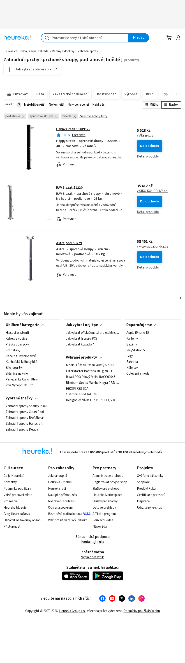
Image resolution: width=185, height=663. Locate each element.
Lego (130, 356)
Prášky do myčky (17, 344)
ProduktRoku (146, 488)
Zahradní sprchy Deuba (22, 429)
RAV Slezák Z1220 (69, 187)
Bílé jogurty (14, 368)
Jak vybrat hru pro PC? (81, 338)
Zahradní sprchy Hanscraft (24, 424)
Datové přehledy (104, 507)
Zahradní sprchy (88, 51)
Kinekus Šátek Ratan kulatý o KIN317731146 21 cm (92, 365)
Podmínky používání (17, 488)
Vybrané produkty (81, 357)
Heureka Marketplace (107, 495)
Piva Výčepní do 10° (19, 385)
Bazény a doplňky (63, 51)
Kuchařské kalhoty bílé (21, 362)
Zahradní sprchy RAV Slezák (25, 418)
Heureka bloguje (15, 507)
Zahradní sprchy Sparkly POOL (27, 406)
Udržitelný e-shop (149, 507)
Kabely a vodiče (16, 338)
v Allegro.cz (145, 135)
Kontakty (10, 482)
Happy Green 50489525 (73, 129)
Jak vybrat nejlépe (82, 325)
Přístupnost (12, 526)
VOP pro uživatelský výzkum (67, 520)
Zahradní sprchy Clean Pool (25, 412)
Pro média (11, 501)
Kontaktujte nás (92, 542)
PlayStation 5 (135, 350)
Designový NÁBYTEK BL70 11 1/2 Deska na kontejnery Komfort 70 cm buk (92, 400)
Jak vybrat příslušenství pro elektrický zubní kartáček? (92, 333)
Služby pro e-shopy (105, 488)
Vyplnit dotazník (92, 557)
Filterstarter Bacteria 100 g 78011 (89, 371)
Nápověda (99, 526)
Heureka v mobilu (60, 482)
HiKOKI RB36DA (77, 388)
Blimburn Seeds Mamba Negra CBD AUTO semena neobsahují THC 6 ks (92, 383)
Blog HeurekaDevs (17, 514)
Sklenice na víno (17, 373)
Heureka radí (57, 488)
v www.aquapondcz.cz (152, 246)
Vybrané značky (19, 398)
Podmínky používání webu (142, 611)
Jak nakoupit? (57, 475)
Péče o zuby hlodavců (21, 356)
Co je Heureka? (14, 475)
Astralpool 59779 (69, 243)
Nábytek (132, 368)
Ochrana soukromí (60, 507)
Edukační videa (102, 520)
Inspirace (143, 501)
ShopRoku (144, 482)
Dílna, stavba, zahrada (35, 51)
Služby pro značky (105, 501)
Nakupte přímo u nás (62, 495)
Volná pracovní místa (18, 495)
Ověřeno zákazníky (150, 475)
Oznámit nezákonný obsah (22, 520)
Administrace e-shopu (107, 475)
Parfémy (132, 338)
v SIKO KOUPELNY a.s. (152, 191)
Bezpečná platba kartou (65, 514)
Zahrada (132, 362)
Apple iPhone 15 (137, 333)
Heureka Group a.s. (72, 611)
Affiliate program (104, 514)
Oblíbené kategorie (22, 325)
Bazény (131, 344)
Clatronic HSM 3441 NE (81, 394)
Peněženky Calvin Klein (22, 379)
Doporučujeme (139, 325)
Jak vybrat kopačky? (80, 344)
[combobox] (85, 37)
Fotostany (13, 350)
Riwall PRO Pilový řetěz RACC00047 (90, 377)
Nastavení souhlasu (62, 501)
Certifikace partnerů (151, 495)
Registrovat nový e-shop (109, 482)
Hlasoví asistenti (17, 333)
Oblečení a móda (137, 373)
